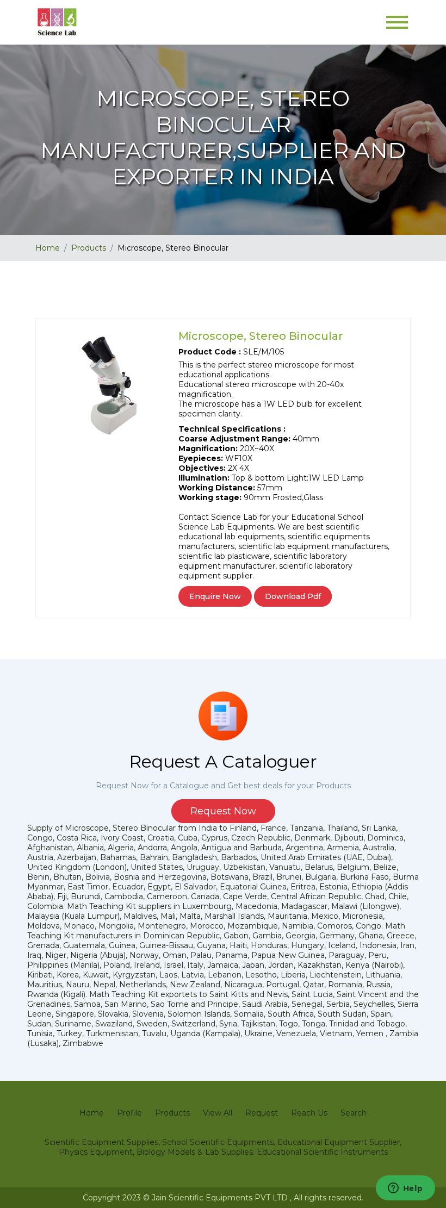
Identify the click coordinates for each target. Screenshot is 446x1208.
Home (47, 248)
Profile (129, 1113)
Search (353, 1113)
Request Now (223, 811)
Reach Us (309, 1113)
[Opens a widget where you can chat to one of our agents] (405, 1189)
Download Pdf (293, 596)
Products (88, 248)
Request (261, 1113)
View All (217, 1113)
